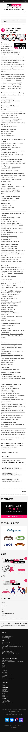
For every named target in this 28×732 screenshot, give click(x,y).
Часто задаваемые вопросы (8, 636)
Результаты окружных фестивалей (9, 236)
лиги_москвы (14, 447)
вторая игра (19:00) (10, 177)
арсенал (21, 445)
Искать (25, 1)
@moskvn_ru (19, 78)
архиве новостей (16, 76)
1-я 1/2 (9, 285)
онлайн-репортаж (11, 223)
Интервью (4, 607)
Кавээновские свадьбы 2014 (7, 392)
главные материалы (8, 443)
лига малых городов (6, 447)
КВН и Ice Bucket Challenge (7, 386)
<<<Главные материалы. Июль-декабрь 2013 (11, 86)
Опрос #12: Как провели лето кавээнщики (11, 376)
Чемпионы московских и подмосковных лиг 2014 (12, 111)
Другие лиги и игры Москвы (8, 652)
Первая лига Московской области (9, 650)
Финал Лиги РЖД (5, 300)
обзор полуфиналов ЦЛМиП (11, 120)
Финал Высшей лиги (5, 102)
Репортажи (4, 604)
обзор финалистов (16, 147)
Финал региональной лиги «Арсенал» (9, 259)
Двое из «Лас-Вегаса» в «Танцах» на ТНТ (10, 393)
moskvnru (19, 443)
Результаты (4, 615)
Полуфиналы (4, 207)
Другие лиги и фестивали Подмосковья (10, 653)
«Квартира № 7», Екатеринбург (8, 360)
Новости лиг (4, 689)
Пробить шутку (5, 696)
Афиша (3, 602)
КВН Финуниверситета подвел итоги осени (11, 417)
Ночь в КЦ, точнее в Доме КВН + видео (10, 312)
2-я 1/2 (14, 285)
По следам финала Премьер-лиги (7, 99)
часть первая (5, 152)
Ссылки (3, 695)
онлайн (21, 143)
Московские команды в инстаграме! (9, 419)
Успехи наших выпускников (8, 613)
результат (3, 193)
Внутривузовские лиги (7, 651)
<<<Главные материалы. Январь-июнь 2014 (11, 88)
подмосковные (10, 445)
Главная (11, 20)
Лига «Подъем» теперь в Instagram (9, 126)
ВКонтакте (18, 80)
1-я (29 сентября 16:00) (12, 161)
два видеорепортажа (18, 271)
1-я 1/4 (9, 283)
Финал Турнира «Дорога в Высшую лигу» (10, 101)
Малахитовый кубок (13, 281)
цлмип (15, 443)
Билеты (3, 669)
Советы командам (6, 701)
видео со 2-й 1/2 (11, 188)
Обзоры (5, 22)
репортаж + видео (6, 168)
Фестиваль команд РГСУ (7, 311)
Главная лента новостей (7, 674)
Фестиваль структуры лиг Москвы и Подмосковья (12, 661)
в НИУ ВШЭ (10, 291)
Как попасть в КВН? (6, 700)
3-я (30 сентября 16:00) (15, 163)
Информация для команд (7, 702)
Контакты (4, 635)
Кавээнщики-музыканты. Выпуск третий (10, 369)
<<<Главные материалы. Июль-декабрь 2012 (11, 83)
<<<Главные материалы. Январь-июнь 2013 (11, 85)
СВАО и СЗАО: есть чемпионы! (8, 320)
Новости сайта (5, 691)
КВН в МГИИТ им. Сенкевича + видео (9, 305)
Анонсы (3, 666)
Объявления (4, 64)
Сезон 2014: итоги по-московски (8, 110)
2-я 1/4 (14, 283)
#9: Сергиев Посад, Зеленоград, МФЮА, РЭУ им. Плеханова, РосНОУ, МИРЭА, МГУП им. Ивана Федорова (12, 335)
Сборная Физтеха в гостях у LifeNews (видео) (11, 355)
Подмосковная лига (6, 648)
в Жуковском (18, 291)
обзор (5, 445)
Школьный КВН (5, 655)
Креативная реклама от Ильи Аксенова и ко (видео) (13, 403)
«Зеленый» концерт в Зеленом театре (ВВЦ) (11, 302)
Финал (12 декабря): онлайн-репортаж (10, 241)
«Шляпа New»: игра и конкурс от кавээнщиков (12, 415)
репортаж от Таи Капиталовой (12, 254)
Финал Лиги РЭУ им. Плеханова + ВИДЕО (10, 292)
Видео (17, 62)
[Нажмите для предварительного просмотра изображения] (13, 37)
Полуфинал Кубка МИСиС (7, 296)
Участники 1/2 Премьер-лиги (7, 135)
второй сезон (13, 397)
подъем (16, 445)
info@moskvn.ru (19, 437)
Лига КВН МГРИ (5, 456)
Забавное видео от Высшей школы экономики (12, 410)
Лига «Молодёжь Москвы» (7, 645)
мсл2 (2, 445)
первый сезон (5, 397)
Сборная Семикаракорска (7, 364)
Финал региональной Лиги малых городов (11, 257)
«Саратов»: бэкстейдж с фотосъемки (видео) (11, 404)
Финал (2, 209)
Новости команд (5, 690)
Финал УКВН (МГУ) (5, 314)
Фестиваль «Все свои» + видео (8, 303)
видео (8, 219)
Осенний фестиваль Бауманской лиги (9, 294)
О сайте (3, 633)
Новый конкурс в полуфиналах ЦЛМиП (10, 117)
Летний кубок (4, 205)
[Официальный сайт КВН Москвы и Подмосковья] (14, 6)
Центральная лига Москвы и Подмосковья (11, 643)
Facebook (9, 80)
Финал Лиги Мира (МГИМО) (7, 307)
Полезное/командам (13, 64)
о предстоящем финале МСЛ (9, 122)
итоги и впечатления (7, 271)
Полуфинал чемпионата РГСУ (8, 325)
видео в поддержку (19, 269)
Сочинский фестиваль (7, 660)
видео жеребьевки (9, 269)
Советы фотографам (6, 704)
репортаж (15, 143)
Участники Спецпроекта (6, 133)
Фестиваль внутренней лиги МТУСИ (9, 298)
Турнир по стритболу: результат (8, 276)
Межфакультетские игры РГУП (8, 309)
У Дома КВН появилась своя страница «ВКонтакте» (13, 250)
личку (3, 439)
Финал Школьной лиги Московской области (11, 261)
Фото (3, 609)
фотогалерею (7, 62)
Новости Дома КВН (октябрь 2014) (9, 248)
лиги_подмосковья (5, 449)
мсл (22, 443)
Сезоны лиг (4, 667)
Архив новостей (18, 20)
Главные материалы (6, 637)
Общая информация (6, 642)
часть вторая (13, 152)
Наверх (24, 491)
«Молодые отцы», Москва (7, 362)
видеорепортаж (16, 190)
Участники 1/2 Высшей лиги (7, 131)
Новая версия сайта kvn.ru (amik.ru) (9, 246)
